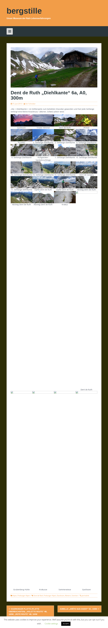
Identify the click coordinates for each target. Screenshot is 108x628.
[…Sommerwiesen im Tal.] (65, 489)
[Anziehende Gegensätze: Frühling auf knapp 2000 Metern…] (43, 489)
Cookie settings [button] (51, 623)
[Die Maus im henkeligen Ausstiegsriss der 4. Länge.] (21, 150)
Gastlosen (60, 595)
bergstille (24, 10)
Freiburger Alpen (24, 595)
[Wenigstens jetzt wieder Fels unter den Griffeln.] (43, 167)
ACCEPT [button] (66, 623)
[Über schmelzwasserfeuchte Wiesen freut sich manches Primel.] (86, 120)
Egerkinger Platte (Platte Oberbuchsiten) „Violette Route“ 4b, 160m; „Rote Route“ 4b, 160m (28, 611)
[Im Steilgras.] (21, 197)
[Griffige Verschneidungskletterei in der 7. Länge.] (65, 150)
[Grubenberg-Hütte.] (21, 489)
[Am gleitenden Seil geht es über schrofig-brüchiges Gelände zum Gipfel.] (21, 182)
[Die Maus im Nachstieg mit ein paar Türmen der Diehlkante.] (65, 167)
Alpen (15, 595)
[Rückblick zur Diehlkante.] (86, 289)
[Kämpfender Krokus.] (65, 197)
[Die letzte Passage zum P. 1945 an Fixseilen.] (43, 197)
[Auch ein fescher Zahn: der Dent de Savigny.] (86, 167)
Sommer (75, 595)
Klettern (68, 595)
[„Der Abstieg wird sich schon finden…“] (65, 182)
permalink (85, 595)
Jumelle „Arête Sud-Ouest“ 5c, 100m (78, 609)
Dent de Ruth (38, 595)
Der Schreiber (30, 104)
